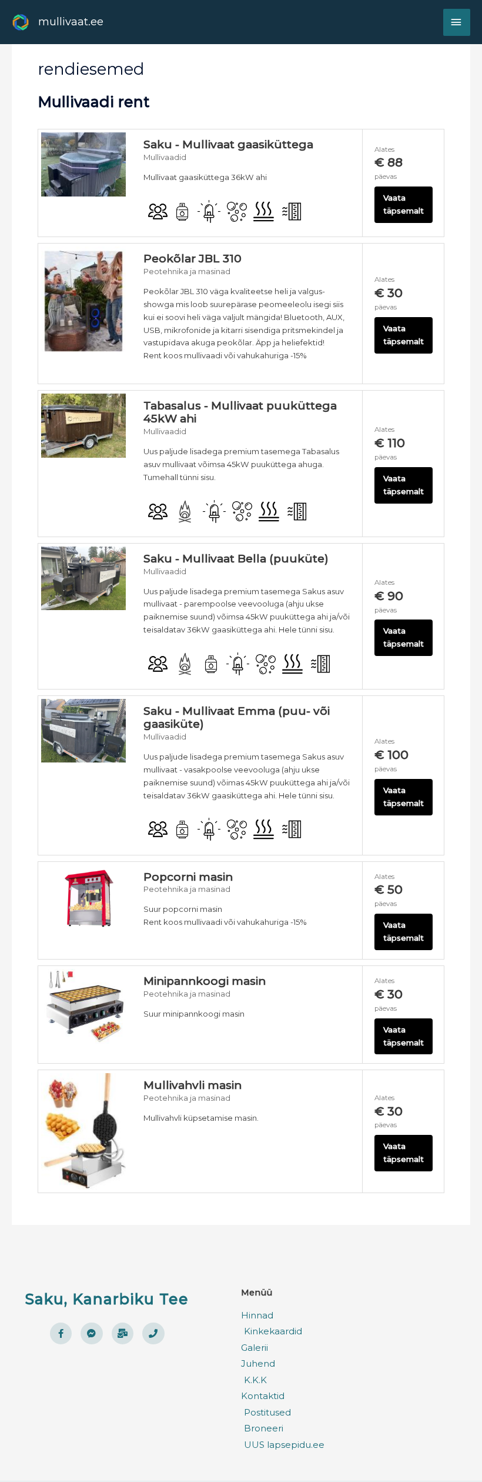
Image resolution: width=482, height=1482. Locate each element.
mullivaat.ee (70, 21)
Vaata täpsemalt (403, 204)
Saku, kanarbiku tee (107, 1299)
